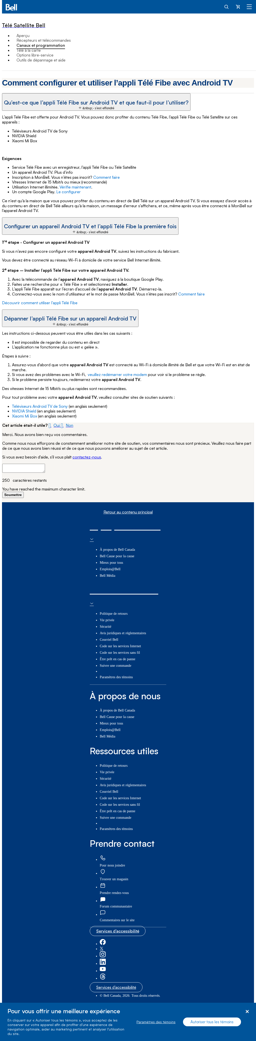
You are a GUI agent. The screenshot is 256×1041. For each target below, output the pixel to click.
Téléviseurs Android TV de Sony (40, 406)
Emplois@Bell (110, 569)
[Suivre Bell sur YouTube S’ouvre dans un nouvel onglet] (103, 971)
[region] (128, 1022)
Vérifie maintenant (75, 187)
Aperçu (23, 35)
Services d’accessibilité (117, 931)
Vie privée (107, 620)
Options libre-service (35, 55)
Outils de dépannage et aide (41, 60)
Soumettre (13, 495)
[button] (96, 102)
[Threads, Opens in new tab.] (103, 978)
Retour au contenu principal (128, 512)
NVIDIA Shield (24, 411)
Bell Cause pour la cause (117, 556)
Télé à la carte (28, 50)
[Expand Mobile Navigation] (249, 7)
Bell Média (107, 576)
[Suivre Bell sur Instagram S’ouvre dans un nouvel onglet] (103, 956)
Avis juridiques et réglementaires (123, 633)
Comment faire (106, 177)
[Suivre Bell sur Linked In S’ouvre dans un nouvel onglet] (103, 964)
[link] (103, 858)
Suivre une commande (115, 666)
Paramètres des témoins (156, 1022)
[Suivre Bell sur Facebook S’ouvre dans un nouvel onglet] (103, 944)
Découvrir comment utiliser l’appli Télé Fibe (40, 302)
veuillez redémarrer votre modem (117, 374)
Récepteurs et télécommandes (43, 40)
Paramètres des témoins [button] (116, 677)
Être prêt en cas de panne (117, 659)
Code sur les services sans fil (120, 652)
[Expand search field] (227, 7)
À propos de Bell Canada (117, 550)
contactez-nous (86, 457)
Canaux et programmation (40, 45)
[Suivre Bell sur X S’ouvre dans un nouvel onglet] (101, 949)
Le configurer (68, 191)
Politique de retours (114, 614)
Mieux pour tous (111, 562)
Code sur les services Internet (120, 646)
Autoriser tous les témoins (212, 1022)
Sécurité (105, 626)
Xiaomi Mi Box (24, 416)
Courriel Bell (109, 640)
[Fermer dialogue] (247, 1011)
